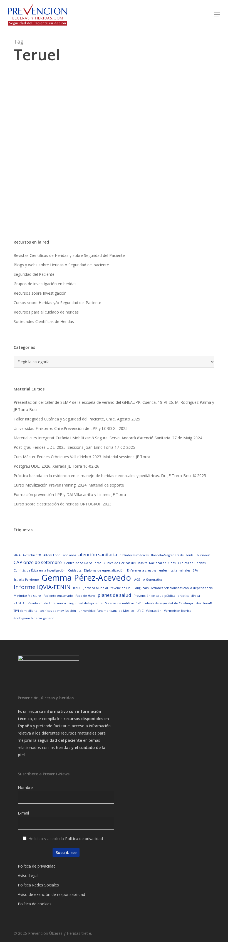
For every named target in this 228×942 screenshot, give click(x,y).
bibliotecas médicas (134, 555)
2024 (17, 555)
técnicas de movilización (58, 611)
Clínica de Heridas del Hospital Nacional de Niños (139, 563)
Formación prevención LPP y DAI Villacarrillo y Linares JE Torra (70, 494)
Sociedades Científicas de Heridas (44, 321)
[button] (217, 14)
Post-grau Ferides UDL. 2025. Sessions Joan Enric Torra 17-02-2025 (74, 447)
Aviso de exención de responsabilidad (51, 894)
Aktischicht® (32, 555)
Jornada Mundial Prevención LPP (107, 588)
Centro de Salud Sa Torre (82, 563)
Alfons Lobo (52, 555)
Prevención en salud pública (154, 596)
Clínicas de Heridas (191, 563)
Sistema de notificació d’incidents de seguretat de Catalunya (149, 603)
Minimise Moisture (27, 596)
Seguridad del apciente (85, 603)
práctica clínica (189, 596)
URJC (140, 611)
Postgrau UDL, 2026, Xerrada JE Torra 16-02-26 (56, 466)
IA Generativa (152, 580)
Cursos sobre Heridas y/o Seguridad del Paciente (57, 302)
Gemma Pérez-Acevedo (86, 577)
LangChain (141, 588)
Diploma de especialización (104, 570)
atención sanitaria (97, 554)
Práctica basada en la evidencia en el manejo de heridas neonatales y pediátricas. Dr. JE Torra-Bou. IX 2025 (110, 475)
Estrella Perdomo (26, 580)
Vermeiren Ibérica (177, 611)
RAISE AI (19, 603)
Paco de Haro (85, 596)
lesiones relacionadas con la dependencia (182, 588)
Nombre (25, 787)
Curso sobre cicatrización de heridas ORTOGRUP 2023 (62, 504)
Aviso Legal (28, 875)
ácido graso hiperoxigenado (34, 618)
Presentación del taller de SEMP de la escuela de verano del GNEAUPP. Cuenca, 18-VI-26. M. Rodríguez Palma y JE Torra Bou (114, 406)
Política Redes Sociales (38, 885)
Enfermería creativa (142, 570)
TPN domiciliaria (25, 611)
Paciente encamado (58, 596)
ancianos (69, 555)
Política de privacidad (84, 838)
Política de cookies (34, 903)
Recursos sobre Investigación (40, 293)
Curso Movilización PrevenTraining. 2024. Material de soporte (69, 485)
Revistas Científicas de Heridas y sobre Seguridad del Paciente (69, 255)
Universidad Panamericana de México (106, 611)
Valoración (154, 611)
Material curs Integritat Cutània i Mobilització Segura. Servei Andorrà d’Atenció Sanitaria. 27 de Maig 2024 (108, 437)
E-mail (23, 813)
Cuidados (74, 570)
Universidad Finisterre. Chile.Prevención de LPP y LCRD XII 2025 (71, 428)
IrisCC (77, 588)
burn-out (203, 555)
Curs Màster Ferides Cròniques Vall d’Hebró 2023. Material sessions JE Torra (82, 456)
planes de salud (114, 595)
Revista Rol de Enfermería (47, 603)
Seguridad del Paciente (34, 274)
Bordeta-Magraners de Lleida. (172, 555)
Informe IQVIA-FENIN (42, 586)
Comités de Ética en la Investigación (40, 570)
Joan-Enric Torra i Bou (56, 218)
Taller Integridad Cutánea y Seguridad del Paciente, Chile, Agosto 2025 (77, 419)
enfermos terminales (174, 570)
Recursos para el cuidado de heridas (46, 312)
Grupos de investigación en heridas (45, 283)
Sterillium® (203, 603)
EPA (195, 570)
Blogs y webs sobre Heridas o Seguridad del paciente (61, 264)
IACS (136, 580)
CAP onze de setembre (38, 562)
